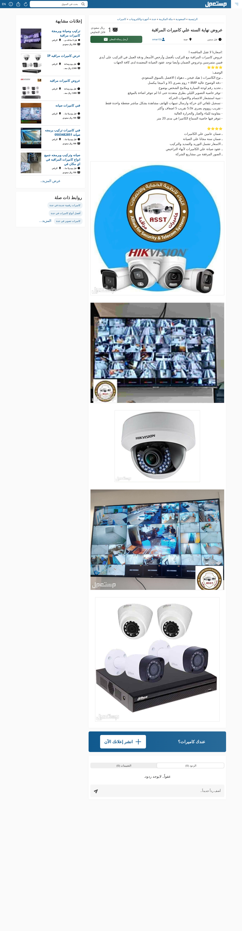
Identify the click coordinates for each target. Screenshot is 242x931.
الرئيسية (193, 19)
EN (4, 4)
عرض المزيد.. (50, 180)
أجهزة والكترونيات (139, 19)
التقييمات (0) (124, 765)
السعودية (180, 19)
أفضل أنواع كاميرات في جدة (65, 213)
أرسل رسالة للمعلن (118, 39)
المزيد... (45, 221)
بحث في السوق (70, 4)
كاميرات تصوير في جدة (68, 221)
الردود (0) (190, 765)
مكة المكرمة (166, 19)
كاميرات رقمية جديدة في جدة (65, 205)
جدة (154, 19)
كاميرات (121, 19)
